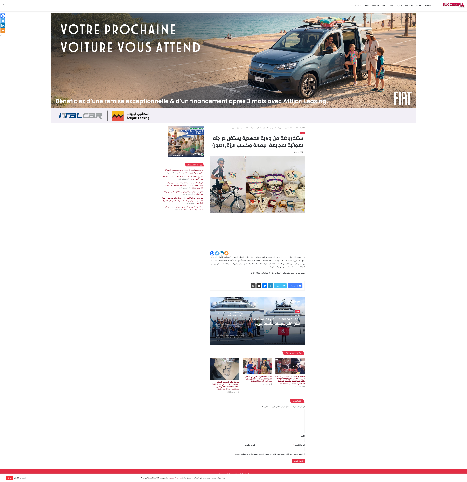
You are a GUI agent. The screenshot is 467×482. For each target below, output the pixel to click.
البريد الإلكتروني (299, 445)
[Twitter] (217, 253)
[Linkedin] (222, 253)
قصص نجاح (409, 5)
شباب (294, 128)
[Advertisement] (257, 234)
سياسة (391, 5)
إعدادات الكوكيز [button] (20, 478)
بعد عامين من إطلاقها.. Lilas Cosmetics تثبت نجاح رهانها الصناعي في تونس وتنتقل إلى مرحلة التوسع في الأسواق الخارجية (182, 200)
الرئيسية (428, 5)
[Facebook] (212, 253)
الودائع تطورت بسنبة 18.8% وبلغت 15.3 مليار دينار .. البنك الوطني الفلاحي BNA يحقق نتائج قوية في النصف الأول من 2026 (184, 185)
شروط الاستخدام (175, 478)
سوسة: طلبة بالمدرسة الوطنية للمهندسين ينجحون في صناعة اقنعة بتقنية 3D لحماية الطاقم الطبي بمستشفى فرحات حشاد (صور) (225, 385)
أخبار (383, 5)
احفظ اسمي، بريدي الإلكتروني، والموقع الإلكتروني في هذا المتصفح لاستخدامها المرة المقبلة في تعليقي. (269, 454)
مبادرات (399, 5)
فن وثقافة (375, 5)
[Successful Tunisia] (453, 5)
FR (351, 5)
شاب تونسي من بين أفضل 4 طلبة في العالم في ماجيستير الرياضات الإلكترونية (276, 321)
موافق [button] (10, 478)
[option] (257, 321)
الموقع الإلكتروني (249, 445)
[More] (226, 253)
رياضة (367, 5)
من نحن (358, 5)
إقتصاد (419, 5)
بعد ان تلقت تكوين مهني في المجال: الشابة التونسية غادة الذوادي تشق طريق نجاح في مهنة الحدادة (258, 379)
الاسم (302, 436)
